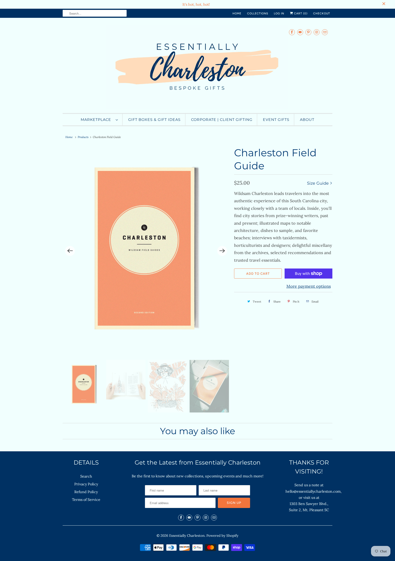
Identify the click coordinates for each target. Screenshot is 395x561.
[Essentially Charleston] (197, 67)
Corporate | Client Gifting (221, 119)
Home (236, 13)
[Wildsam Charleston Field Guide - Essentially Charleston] (146, 250)
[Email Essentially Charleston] (325, 32)
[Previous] (70, 251)
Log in (279, 13)
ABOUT (307, 119)
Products (83, 137)
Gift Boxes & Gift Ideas (154, 119)
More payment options (308, 286)
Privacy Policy (86, 484)
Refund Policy (86, 491)
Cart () (300, 13)
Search (86, 476)
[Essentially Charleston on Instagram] (317, 32)
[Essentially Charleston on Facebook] (292, 32)
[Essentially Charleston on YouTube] (300, 32)
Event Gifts (276, 119)
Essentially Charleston (187, 535)
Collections (257, 13)
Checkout (321, 13)
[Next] (222, 251)
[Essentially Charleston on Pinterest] (308, 32)
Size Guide (318, 183)
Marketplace (97, 119)
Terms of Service (86, 499)
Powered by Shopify (222, 535)
